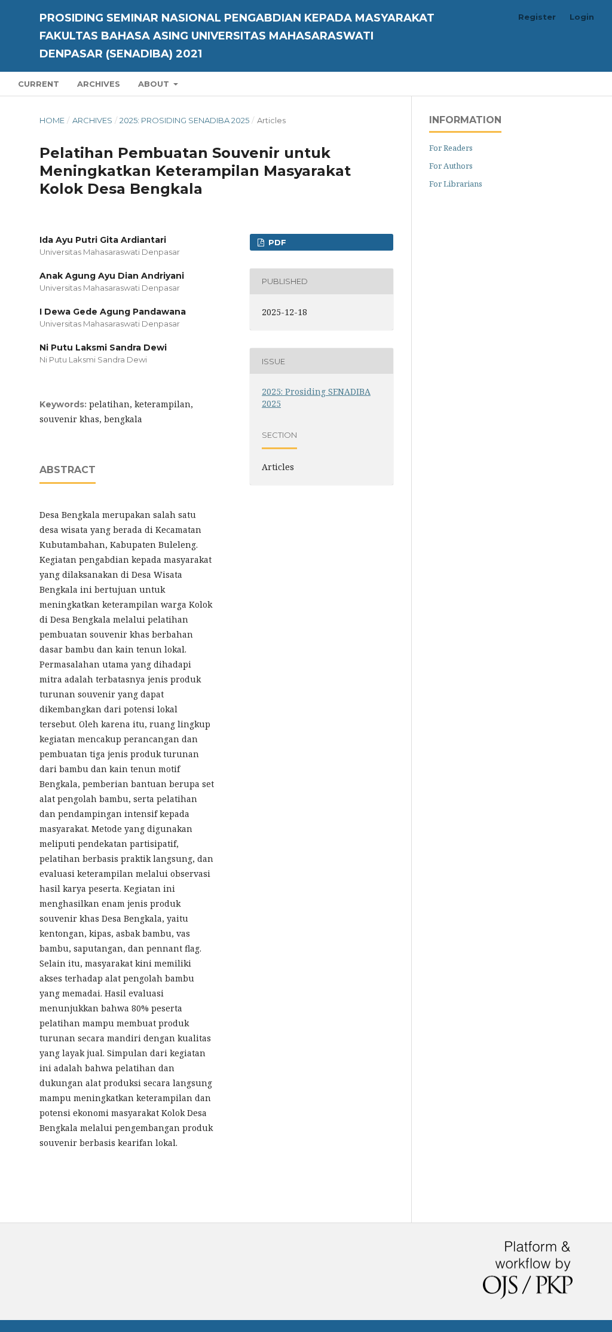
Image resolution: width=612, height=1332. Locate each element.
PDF (276, 242)
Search (570, 83)
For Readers (451, 147)
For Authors (451, 165)
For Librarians (455, 183)
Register (537, 17)
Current (38, 84)
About (155, 84)
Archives (98, 84)
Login (582, 17)
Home (52, 120)
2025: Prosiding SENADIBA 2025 (184, 120)
